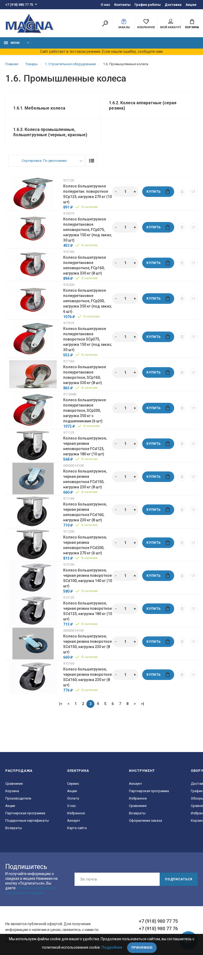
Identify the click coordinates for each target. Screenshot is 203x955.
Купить (153, 191)
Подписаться (178, 879)
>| (142, 703)
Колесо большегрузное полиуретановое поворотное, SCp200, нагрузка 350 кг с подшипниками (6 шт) (84, 410)
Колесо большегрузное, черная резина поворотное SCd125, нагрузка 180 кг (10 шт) (87, 611)
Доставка (173, 5)
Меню (15, 43)
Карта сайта (77, 828)
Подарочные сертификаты (27, 820)
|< (60, 703)
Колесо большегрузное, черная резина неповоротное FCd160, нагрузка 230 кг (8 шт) (85, 512)
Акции (191, 5)
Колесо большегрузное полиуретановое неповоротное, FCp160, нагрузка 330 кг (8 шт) (84, 265)
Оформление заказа (145, 820)
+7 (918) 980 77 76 (158, 928)
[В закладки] (193, 192)
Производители (18, 798)
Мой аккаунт (170, 27)
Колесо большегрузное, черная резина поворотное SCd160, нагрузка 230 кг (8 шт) (87, 677)
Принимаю (142, 947)
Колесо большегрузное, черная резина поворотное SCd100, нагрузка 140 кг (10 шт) (87, 578)
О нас (105, 5)
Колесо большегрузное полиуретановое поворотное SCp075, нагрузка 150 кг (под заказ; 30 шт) (87, 339)
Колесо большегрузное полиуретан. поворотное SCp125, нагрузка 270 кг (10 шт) (87, 194)
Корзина (192, 27)
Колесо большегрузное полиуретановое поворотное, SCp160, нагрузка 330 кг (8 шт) (84, 375)
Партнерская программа (25, 813)
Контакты (122, 5)
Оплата (73, 798)
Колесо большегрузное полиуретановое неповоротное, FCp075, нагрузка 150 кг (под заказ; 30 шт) (87, 229)
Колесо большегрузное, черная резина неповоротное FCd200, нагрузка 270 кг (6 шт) (85, 545)
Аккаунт (73, 820)
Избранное (76, 813)
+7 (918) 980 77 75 (19, 5)
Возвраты (13, 828)
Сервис (73, 784)
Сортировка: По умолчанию (44, 161)
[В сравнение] (182, 192)
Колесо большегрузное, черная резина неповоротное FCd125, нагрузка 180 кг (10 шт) (85, 446)
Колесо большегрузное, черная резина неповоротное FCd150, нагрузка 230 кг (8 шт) (85, 479)
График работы (148, 5)
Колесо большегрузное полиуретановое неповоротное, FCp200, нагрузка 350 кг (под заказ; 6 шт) (87, 301)
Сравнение (14, 784)
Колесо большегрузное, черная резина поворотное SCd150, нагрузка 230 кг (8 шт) (87, 644)
